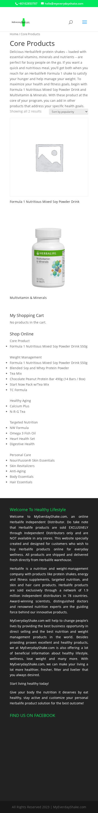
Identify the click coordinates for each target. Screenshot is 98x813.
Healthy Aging (20, 400)
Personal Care (20, 455)
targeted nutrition (66, 579)
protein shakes (64, 574)
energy (83, 574)
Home (14, 34)
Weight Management (26, 357)
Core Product (20, 341)
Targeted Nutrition (24, 422)
